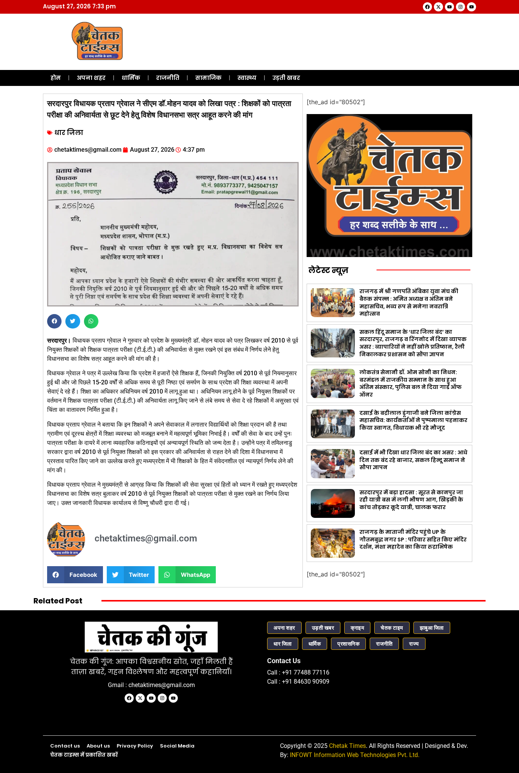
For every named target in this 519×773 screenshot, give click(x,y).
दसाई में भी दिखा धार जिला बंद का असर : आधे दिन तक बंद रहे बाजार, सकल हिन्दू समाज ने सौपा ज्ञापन (413, 460)
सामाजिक (208, 78)
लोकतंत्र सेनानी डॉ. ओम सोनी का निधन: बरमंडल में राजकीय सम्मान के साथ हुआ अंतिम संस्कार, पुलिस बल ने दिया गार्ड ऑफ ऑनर (410, 383)
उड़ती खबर (286, 78)
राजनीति (167, 78)
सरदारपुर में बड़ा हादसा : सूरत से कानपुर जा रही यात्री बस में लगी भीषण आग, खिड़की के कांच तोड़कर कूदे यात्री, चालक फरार (411, 500)
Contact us (65, 745)
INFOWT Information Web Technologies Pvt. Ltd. (354, 755)
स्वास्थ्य (246, 78)
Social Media (177, 745)
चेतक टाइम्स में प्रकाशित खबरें (84, 755)
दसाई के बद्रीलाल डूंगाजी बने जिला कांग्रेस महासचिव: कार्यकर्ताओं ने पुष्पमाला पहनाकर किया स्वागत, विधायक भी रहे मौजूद (413, 420)
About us (98, 745)
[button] (54, 321)
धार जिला (68, 132)
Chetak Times (347, 745)
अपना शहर (91, 78)
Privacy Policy (135, 745)
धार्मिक (131, 78)
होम (56, 78)
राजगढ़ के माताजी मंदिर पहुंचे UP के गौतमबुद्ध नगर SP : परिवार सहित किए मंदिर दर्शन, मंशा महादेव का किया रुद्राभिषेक (413, 539)
